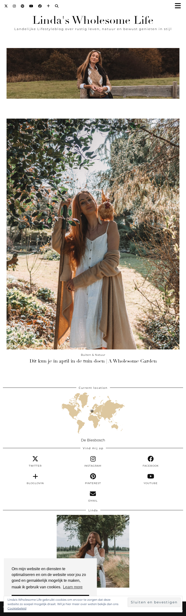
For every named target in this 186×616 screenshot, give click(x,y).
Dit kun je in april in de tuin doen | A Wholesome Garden (93, 361)
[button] (179, 6)
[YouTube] (31, 6)
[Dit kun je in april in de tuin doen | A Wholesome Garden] (93, 234)
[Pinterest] (22, 6)
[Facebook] (40, 6)
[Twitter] (6, 6)
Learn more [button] (73, 587)
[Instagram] (14, 6)
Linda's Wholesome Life (93, 20)
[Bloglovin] (48, 6)
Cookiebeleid (17, 608)
